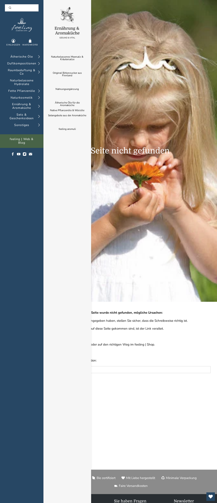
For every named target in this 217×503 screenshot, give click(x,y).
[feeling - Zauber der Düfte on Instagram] (25, 155)
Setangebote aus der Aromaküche (67, 115)
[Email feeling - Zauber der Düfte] (30, 155)
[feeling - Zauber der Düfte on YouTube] (19, 155)
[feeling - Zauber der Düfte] (21, 24)
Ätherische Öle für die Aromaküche (67, 104)
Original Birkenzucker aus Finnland (67, 74)
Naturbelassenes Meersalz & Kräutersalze (67, 58)
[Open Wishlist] (210, 496)
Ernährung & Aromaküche (21, 106)
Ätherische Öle (21, 57)
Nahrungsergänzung (67, 89)
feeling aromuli (67, 129)
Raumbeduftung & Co (21, 72)
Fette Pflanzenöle (21, 91)
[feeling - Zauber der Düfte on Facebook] (13, 155)
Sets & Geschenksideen (22, 116)
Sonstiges (21, 125)
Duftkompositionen (21, 63)
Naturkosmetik (22, 98)
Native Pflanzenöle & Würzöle (67, 110)
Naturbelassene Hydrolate (21, 82)
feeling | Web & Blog (21, 141)
